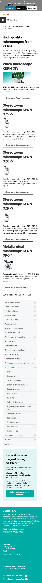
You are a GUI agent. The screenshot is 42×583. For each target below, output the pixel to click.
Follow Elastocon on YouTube (14, 579)
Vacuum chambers (14, 393)
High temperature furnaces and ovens (19, 407)
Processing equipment (14, 328)
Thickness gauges (14, 422)
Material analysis (11, 354)
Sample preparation (12, 302)
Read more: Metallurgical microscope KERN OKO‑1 (19, 287)
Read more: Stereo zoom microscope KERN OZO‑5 (19, 192)
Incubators (11, 398)
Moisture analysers (12, 333)
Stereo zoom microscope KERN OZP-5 (17, 203)
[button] (34, 302)
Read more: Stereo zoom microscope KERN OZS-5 (19, 145)
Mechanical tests (11, 311)
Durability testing (11, 320)
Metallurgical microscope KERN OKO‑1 (17, 250)
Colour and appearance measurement (19, 363)
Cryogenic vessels (14, 414)
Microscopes (12, 427)
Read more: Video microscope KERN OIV (19, 98)
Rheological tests (12, 307)
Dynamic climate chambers (17, 385)
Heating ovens (12, 376)
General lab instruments (14, 367)
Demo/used (9, 444)
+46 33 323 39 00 (16, 532)
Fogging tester (10, 341)
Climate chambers (14, 380)
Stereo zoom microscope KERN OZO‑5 (17, 156)
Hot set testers (11, 346)
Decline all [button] (20, 8)
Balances (10, 372)
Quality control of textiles (15, 337)
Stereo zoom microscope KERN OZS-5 (17, 109)
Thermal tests (10, 315)
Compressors (12, 431)
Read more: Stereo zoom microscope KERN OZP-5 (19, 239)
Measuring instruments (14, 435)
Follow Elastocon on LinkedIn (14, 575)
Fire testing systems (13, 359)
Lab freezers (12, 418)
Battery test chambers (16, 389)
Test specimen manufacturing (16, 350)
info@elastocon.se (16, 529)
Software (8, 440)
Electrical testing (11, 324)
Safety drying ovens (15, 402)
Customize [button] (32, 8)
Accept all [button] (9, 8)
